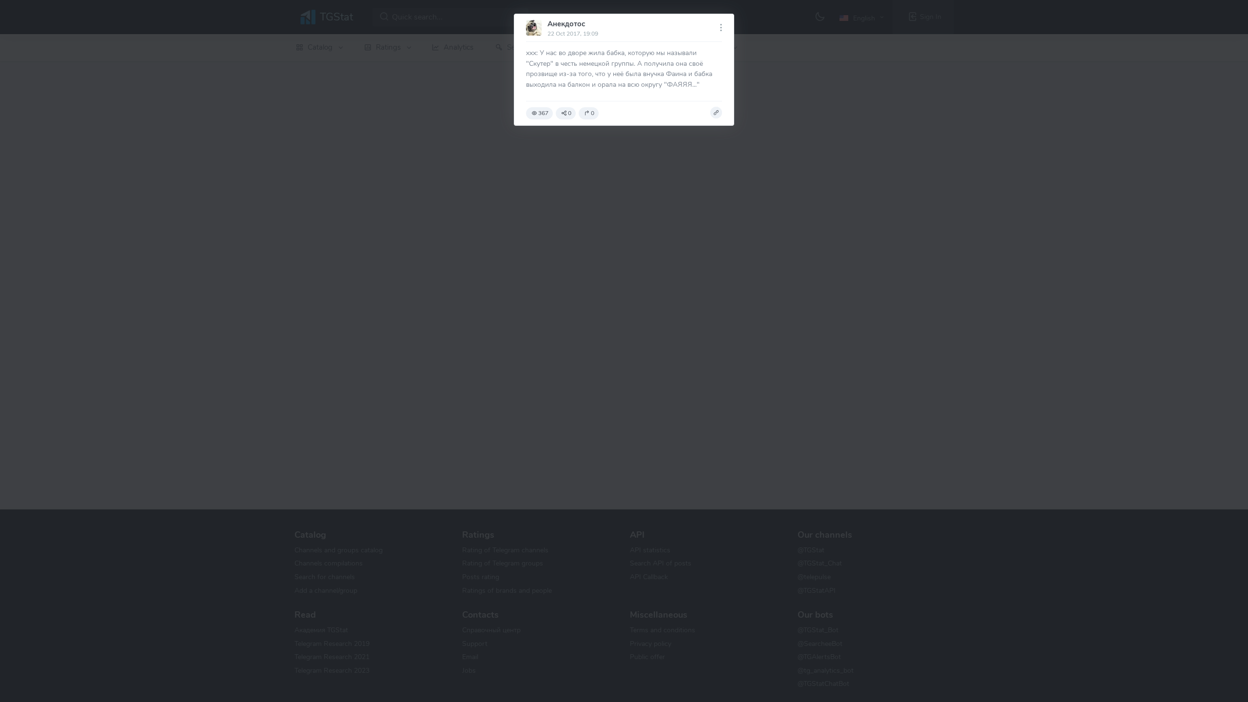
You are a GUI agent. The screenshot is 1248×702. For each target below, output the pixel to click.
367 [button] (543, 113)
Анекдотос (566, 24)
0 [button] (569, 113)
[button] (716, 112)
